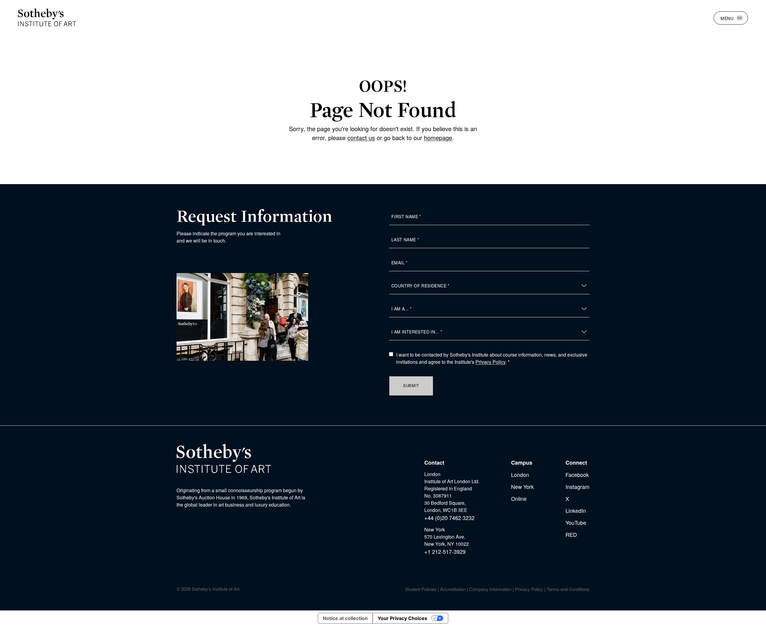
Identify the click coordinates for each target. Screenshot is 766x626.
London (520, 474)
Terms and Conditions (568, 589)
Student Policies (421, 589)
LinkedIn (576, 510)
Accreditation (453, 589)
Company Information (490, 589)
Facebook (577, 474)
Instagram (577, 486)
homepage (438, 137)
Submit (411, 385)
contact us (361, 137)
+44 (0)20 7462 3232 (449, 518)
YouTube (576, 522)
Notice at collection (345, 618)
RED (571, 534)
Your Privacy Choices (402, 618)
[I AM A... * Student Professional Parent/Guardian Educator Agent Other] (489, 309)
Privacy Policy (490, 361)
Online (519, 498)
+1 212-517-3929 (445, 551)
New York (522, 486)
